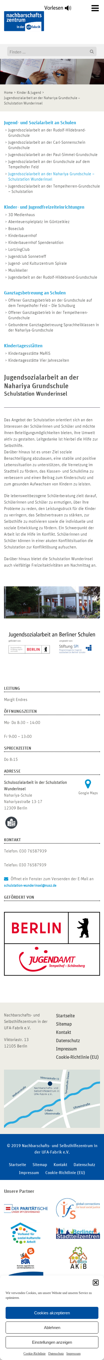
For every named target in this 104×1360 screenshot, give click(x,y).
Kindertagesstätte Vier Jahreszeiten (38, 360)
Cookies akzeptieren (52, 1313)
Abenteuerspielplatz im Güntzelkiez (39, 222)
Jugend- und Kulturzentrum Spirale (37, 263)
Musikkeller (18, 270)
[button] (95, 1282)
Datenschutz (56, 1353)
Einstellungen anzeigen (52, 1342)
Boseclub (16, 229)
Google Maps (88, 793)
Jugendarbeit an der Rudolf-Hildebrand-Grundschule (52, 277)
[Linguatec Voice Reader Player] (61, 9)
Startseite (65, 1016)
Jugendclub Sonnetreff (27, 256)
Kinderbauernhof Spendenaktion (35, 242)
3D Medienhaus (21, 215)
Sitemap (64, 1024)
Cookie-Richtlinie (34, 1353)
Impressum (73, 1353)
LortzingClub (19, 249)
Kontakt (63, 1032)
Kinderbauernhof (22, 235)
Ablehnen (52, 1327)
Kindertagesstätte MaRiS (29, 353)
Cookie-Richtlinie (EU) (77, 1057)
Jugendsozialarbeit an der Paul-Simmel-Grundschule (53, 155)
